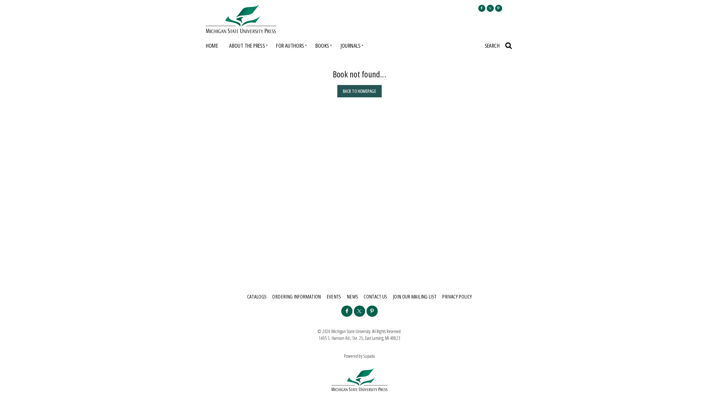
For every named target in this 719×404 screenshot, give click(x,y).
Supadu (369, 356)
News (352, 296)
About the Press (247, 45)
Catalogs (257, 296)
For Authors (290, 45)
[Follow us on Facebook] (481, 8)
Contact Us (375, 296)
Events (334, 296)
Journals (350, 45)
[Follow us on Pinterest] (498, 8)
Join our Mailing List (415, 296)
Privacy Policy (457, 296)
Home (212, 45)
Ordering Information (296, 296)
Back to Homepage (359, 91)
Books (322, 45)
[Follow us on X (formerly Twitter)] (490, 8)
